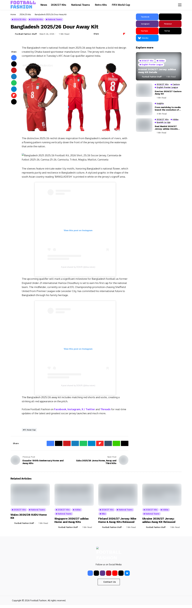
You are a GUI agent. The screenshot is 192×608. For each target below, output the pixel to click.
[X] (170, 16)
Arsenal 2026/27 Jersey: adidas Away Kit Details (157, 71)
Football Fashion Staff (26, 34)
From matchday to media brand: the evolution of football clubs (168, 108)
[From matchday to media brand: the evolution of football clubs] (144, 108)
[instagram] (102, 573)
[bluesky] (127, 573)
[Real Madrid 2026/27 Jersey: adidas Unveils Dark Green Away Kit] (144, 125)
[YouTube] (114, 573)
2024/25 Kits (25, 14)
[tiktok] (121, 573)
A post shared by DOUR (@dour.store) (78, 267)
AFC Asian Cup (29, 430)
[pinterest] (108, 573)
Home (13, 14)
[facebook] (90, 573)
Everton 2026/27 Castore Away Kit (168, 92)
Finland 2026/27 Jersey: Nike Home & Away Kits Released (117, 520)
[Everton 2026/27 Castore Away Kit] (144, 90)
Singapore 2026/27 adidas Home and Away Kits (71, 520)
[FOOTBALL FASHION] (23, 4)
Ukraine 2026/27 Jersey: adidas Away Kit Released (158, 520)
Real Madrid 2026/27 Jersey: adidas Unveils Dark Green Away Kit (166, 127)
